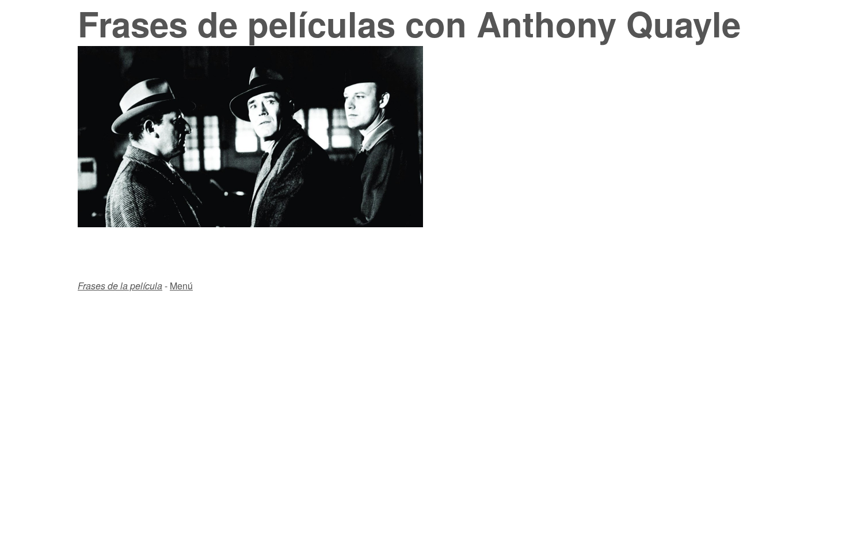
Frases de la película (120, 285)
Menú (181, 285)
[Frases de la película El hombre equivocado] (250, 223)
